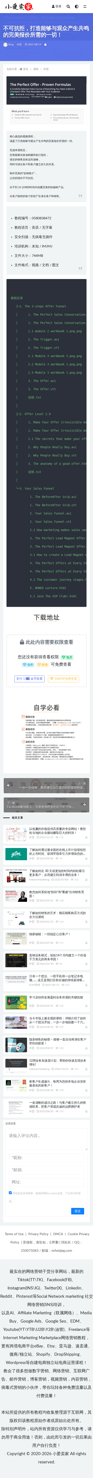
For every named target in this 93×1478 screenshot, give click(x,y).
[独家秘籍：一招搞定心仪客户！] (16, 938)
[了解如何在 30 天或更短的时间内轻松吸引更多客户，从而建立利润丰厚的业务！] (16, 876)
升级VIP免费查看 (65, 678)
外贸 (19, 44)
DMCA (58, 1234)
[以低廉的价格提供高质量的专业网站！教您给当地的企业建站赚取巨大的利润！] (16, 835)
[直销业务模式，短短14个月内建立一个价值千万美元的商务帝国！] (16, 960)
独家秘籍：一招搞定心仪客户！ (50, 934)
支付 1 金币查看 (29, 678)
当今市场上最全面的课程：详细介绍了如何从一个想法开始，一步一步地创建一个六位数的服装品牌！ (57, 1022)
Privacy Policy (38, 1234)
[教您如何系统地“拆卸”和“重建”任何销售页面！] (16, 896)
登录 (58, 6)
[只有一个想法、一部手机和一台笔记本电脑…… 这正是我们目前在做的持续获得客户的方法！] (16, 979)
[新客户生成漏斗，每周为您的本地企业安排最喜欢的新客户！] (16, 1085)
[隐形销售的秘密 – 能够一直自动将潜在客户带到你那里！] (16, 1045)
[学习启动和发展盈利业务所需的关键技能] (16, 1003)
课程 (35, 69)
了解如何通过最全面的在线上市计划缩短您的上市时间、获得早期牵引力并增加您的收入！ (57, 853)
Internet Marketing (39, 879)
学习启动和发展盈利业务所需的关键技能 (56, 997)
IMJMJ (47, 246)
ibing (11, 44)
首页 (25, 69)
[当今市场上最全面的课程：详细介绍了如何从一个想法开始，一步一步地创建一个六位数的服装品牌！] (16, 1022)
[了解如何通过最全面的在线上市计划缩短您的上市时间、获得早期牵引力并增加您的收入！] (16, 854)
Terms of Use (14, 1234)
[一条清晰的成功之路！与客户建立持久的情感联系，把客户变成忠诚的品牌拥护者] (16, 1108)
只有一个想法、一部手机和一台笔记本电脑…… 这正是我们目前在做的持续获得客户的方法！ (57, 980)
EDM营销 (34, 985)
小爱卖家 (61, 1454)
